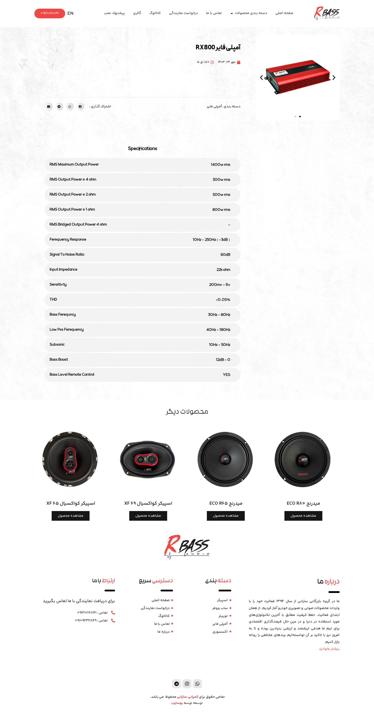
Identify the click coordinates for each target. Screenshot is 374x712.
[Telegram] (176, 683)
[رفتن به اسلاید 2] (300, 116)
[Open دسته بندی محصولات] (232, 13)
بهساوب (177, 703)
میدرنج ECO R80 (303, 503)
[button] (261, 78)
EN (70, 14)
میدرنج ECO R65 (225, 503)
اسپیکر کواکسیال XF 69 (148, 503)
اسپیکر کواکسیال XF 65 (70, 503)
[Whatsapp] (197, 683)
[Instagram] (187, 683)
